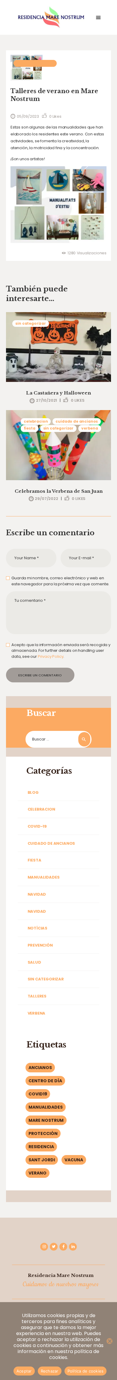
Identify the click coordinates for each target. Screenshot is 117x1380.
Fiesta (29, 428)
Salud (34, 962)
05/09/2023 (28, 116)
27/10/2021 (46, 400)
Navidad (37, 894)
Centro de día (45, 1081)
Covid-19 (37, 826)
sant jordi (41, 1160)
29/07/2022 (46, 498)
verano (37, 1173)
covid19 (37, 1094)
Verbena (89, 428)
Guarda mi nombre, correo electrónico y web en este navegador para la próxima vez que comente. (60, 581)
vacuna (73, 1160)
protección (43, 1133)
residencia (41, 1147)
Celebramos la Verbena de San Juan (59, 491)
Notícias (37, 928)
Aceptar (24, 1371)
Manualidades (44, 877)
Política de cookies (86, 1371)
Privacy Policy (51, 656)
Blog (33, 792)
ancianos (40, 1068)
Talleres (37, 996)
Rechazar (49, 1371)
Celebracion (36, 421)
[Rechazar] (109, 1341)
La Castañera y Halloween (58, 393)
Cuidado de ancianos (77, 421)
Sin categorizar (35, 63)
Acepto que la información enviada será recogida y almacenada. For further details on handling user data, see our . (60, 650)
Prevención (40, 945)
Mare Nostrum (46, 1120)
